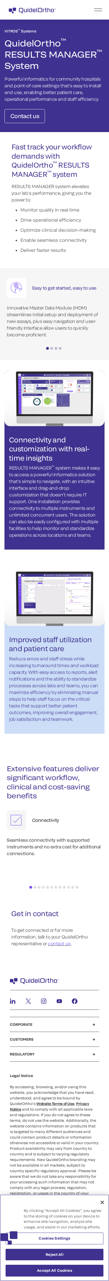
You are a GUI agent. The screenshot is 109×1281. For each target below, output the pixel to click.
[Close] (102, 1202)
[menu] (88, 10)
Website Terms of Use (55, 1103)
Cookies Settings (54, 1238)
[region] (54, 1238)
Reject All (54, 1254)
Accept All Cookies (54, 1270)
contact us (59, 943)
